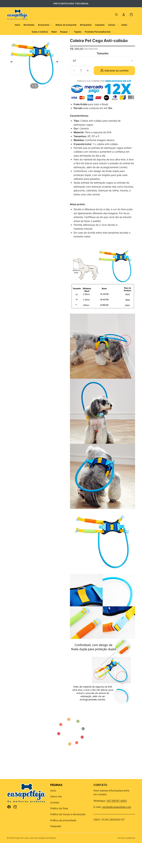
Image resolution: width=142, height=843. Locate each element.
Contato (54, 802)
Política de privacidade (63, 820)
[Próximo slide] (58, 62)
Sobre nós (56, 796)
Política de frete (59, 808)
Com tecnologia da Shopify (42, 838)
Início (53, 790)
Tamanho (102, 53)
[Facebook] (9, 807)
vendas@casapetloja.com (116, 806)
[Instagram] (15, 807)
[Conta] (123, 14)
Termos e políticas (126, 838)
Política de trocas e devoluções (68, 814)
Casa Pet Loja (21, 838)
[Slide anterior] (11, 62)
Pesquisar (55, 826)
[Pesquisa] (116, 14)
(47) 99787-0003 (117, 800)
